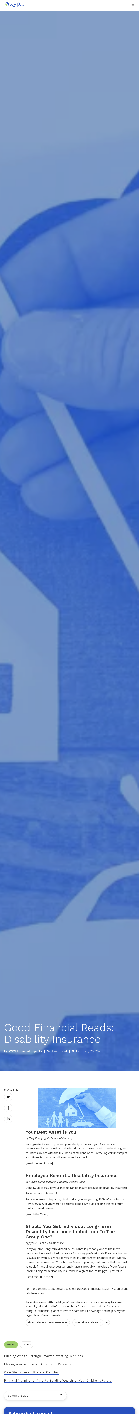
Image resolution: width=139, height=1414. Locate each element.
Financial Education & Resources (47, 1322)
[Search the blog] (61, 1395)
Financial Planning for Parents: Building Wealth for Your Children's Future (58, 1380)
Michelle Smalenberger (42, 1182)
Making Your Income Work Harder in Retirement (39, 1364)
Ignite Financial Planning (58, 1138)
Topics (26, 1344)
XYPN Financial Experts (25, 1051)
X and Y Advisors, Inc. (51, 1243)
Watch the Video (37, 1214)
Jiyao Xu (33, 1243)
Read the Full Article (39, 1163)
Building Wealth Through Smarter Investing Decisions (43, 1356)
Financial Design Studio (71, 1182)
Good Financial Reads (88, 1322)
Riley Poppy (35, 1138)
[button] (133, 5)
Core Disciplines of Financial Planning (31, 1372)
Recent (11, 1344)
